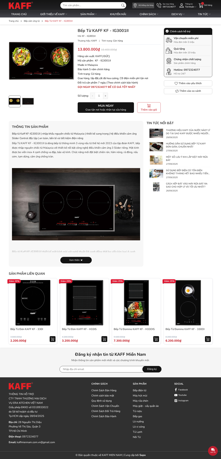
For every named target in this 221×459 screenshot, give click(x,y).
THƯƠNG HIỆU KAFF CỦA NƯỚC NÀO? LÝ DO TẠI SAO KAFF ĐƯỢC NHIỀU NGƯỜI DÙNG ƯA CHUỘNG (188, 133)
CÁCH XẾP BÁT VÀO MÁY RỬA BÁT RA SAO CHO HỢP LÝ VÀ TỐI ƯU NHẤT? (186, 185)
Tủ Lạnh (137, 432)
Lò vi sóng (139, 427)
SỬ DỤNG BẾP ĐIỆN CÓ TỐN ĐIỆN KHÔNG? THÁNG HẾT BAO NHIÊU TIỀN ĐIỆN (187, 173)
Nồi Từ (137, 437)
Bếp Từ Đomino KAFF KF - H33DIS (134, 329)
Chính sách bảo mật (102, 395)
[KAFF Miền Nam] (21, 5)
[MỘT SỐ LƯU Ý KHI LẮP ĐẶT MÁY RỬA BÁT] (156, 160)
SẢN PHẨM (87, 14)
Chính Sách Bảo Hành (103, 416)
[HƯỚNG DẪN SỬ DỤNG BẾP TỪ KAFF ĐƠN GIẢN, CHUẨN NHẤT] (156, 146)
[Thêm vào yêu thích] (52, 303)
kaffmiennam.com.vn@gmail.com (36, 442)
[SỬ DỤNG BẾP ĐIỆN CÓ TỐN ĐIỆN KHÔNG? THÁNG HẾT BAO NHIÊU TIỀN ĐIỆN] (156, 173)
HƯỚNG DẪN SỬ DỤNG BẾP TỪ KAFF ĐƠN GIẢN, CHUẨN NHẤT (186, 145)
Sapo (142, 455)
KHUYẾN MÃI (118, 14)
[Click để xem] (41, 61)
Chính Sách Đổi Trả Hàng (105, 411)
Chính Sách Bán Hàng (103, 390)
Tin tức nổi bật (160, 123)
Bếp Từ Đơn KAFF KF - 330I (26, 329)
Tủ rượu (137, 411)
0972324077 (192, 70)
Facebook (183, 389)
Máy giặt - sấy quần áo (146, 406)
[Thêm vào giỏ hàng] (52, 339)
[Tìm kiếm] (123, 5)
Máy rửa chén (140, 401)
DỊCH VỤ (177, 14)
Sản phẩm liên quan (27, 273)
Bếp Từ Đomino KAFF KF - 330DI (185, 329)
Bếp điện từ (139, 390)
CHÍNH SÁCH (148, 14)
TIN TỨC (203, 14)
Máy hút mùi (140, 395)
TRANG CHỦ (19, 14)
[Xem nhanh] (52, 296)
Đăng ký (152, 369)
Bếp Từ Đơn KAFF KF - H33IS (79, 329)
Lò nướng (138, 421)
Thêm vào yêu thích (190, 83)
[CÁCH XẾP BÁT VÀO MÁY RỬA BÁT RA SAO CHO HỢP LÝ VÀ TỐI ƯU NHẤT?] (156, 186)
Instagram (183, 400)
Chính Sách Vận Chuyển (105, 406)
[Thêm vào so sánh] (52, 309)
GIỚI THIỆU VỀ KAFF (52, 14)
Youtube (182, 395)
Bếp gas (137, 416)
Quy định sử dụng (101, 401)
